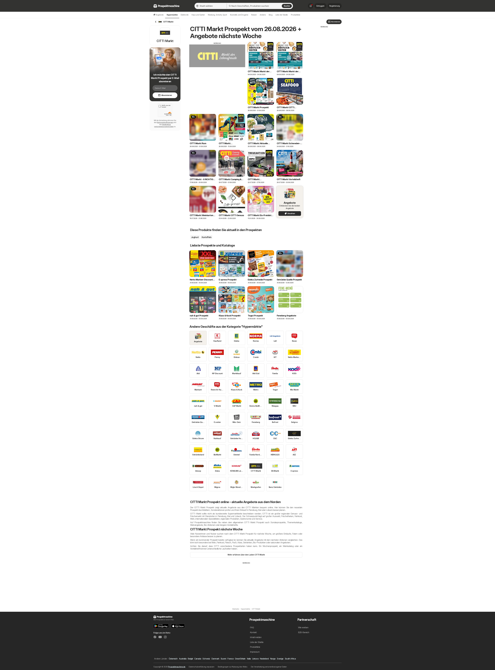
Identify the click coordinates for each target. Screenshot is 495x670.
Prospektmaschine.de (176, 667)
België (190, 658)
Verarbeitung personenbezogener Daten (163, 126)
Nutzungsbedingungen (165, 122)
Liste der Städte (281, 15)
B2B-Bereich (303, 632)
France (230, 658)
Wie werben (303, 627)
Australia (182, 658)
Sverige (280, 658)
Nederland (264, 658)
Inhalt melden (255, 637)
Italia (249, 658)
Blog (270, 15)
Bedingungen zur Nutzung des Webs (232, 667)
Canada (197, 658)
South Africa (290, 658)
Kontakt (253, 632)
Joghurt (195, 237)
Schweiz (206, 658)
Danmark (215, 658)
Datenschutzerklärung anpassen (201, 667)
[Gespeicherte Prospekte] (310, 6)
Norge (272, 658)
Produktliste (295, 15)
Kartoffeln (206, 237)
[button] (161, 626)
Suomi (223, 658)
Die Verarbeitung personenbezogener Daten (269, 667)
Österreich (173, 658)
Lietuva (255, 658)
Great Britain (240, 658)
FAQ (252, 627)
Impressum (254, 652)
